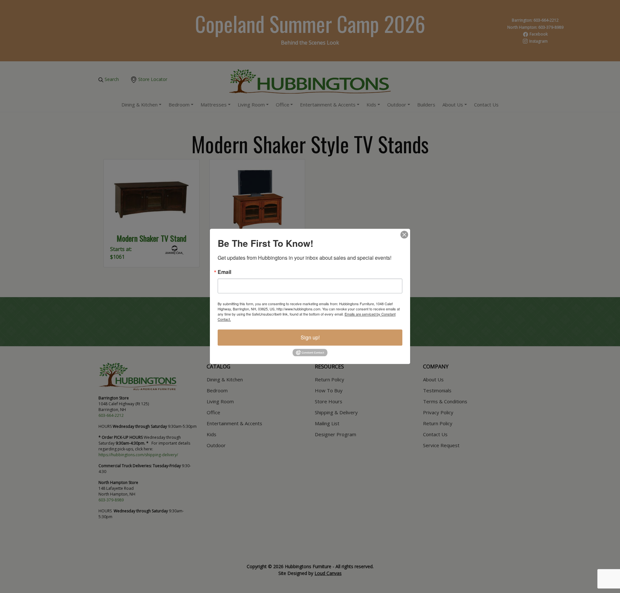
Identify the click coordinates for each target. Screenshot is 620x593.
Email (224, 272)
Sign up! (310, 337)
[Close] (404, 234)
